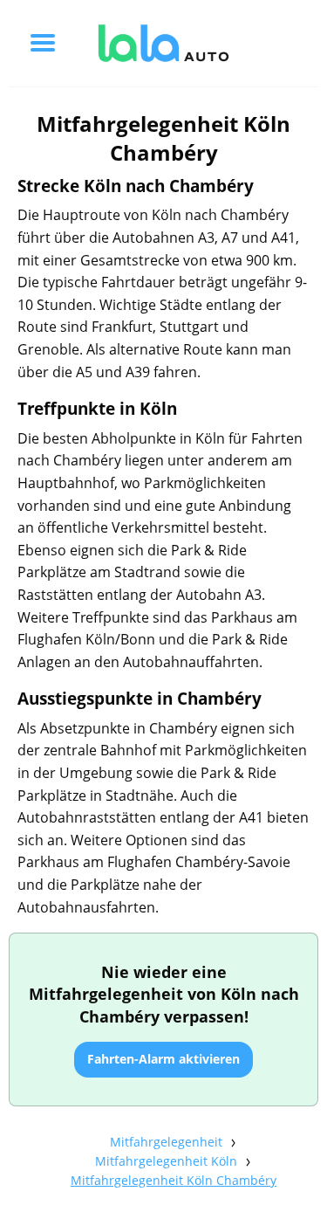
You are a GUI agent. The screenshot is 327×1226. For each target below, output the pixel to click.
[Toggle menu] (43, 43)
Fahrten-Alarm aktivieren (163, 1058)
